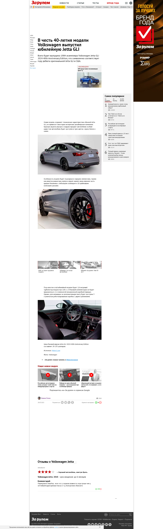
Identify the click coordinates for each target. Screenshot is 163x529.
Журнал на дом (58, 7)
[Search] (130, 515)
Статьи (80, 3)
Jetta (50, 477)
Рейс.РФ (124, 525)
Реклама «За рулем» (125, 524)
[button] (100, 527)
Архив (130, 525)
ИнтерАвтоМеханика (42, 7)
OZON (99, 519)
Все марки (33, 68)
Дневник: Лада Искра (128, 7)
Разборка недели (73, 7)
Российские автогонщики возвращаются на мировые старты (117, 125)
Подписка (128, 519)
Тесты (95, 3)
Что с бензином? (88, 7)
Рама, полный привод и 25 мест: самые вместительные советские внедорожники (118, 135)
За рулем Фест (36, 514)
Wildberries (107, 519)
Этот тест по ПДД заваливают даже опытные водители (118, 144)
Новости (64, 3)
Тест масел (114, 7)
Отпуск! (98, 7)
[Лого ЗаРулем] (41, 3)
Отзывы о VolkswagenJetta (57, 462)
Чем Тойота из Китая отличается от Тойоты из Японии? (116, 116)
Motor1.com (56, 350)
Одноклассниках (72, 360)
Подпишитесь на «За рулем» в (70, 390)
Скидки (105, 7)
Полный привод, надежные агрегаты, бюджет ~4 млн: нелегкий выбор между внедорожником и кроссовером (118, 154)
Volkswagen (43, 477)
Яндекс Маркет (117, 519)
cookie (56, 527)
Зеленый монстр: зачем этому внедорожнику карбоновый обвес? (118, 106)
